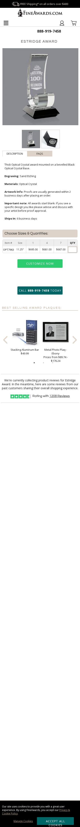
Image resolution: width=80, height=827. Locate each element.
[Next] (75, 340)
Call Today (40, 290)
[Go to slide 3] (53, 363)
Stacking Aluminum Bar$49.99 (25, 351)
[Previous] (5, 340)
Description (15, 153)
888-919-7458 (49, 31)
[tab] (14, 154)
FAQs (40, 153)
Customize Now (40, 263)
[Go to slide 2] (43, 363)
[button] (6, 23)
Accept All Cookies (55, 822)
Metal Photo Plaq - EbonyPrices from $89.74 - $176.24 (55, 355)
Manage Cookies (23, 821)
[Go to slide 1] (34, 363)
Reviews (59, 396)
